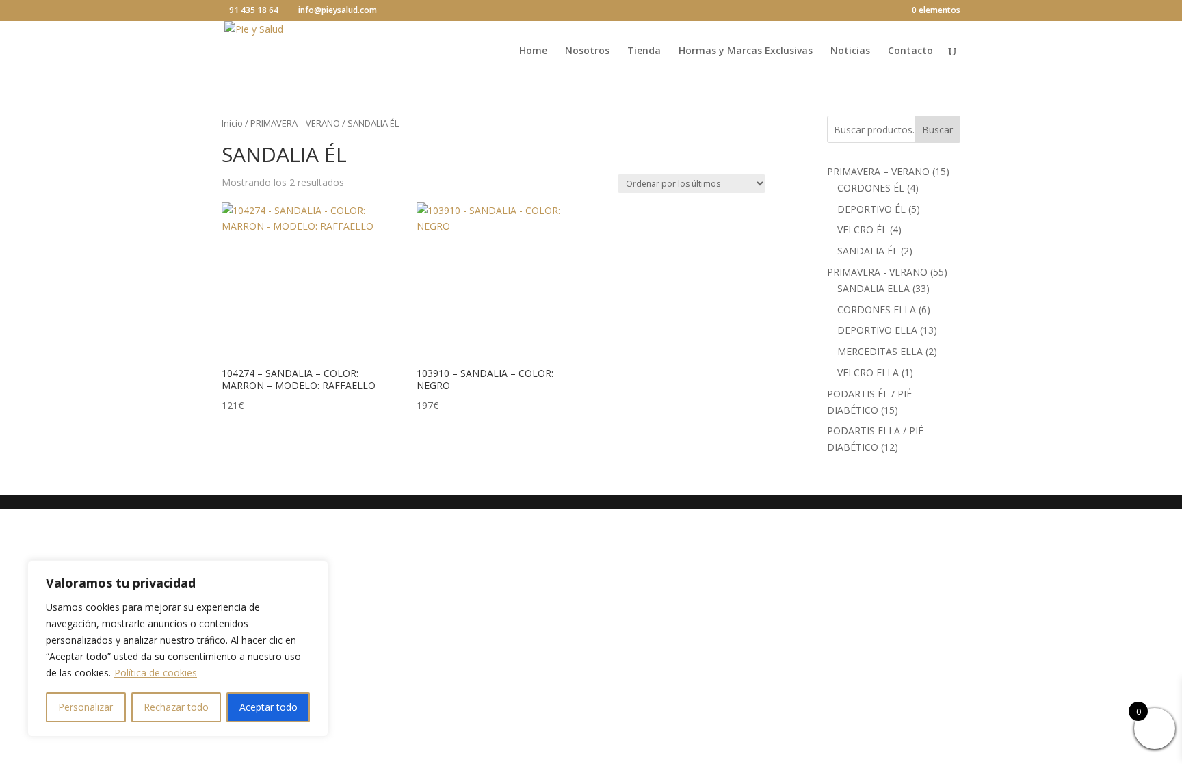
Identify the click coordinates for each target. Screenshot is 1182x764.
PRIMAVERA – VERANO (295, 123)
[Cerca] (314, 572)
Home (533, 51)
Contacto (910, 51)
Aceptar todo (268, 706)
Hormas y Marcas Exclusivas (746, 51)
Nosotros (587, 51)
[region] (177, 648)
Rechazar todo (176, 706)
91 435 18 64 (253, 10)
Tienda (644, 51)
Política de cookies (155, 672)
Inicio (232, 123)
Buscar (937, 129)
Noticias (850, 51)
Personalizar (85, 706)
